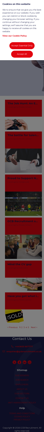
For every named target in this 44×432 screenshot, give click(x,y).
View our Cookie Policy (14, 36)
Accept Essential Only (22, 45)
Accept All (22, 54)
